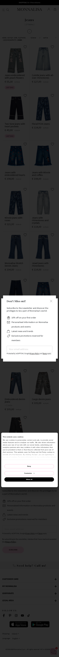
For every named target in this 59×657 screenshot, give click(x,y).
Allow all (29, 479)
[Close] (51, 300)
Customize (28, 473)
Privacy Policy (34, 354)
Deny (29, 466)
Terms (45, 354)
